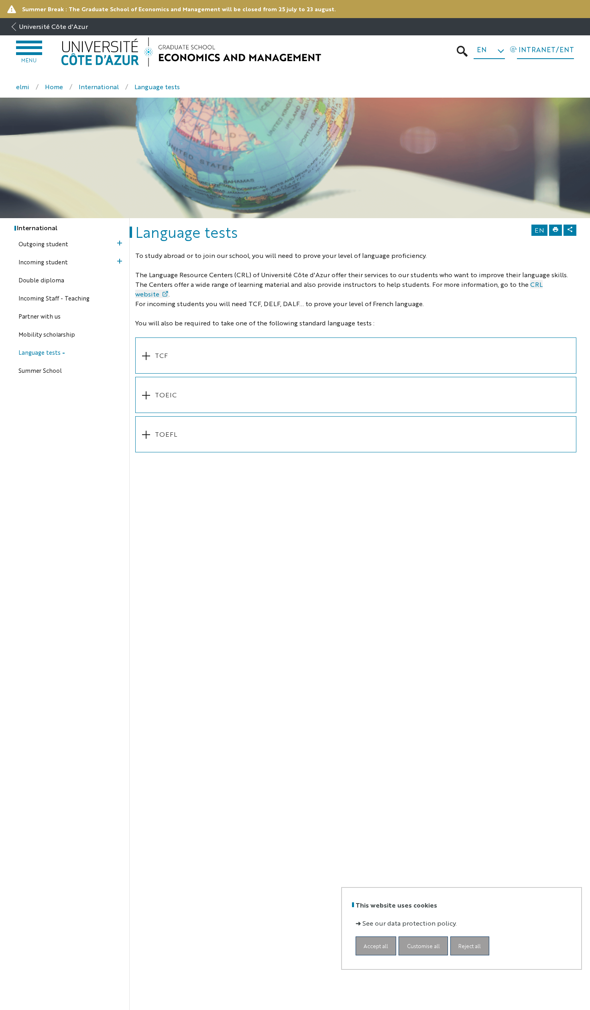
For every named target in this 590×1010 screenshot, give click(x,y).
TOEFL (166, 434)
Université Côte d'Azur (53, 26)
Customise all (423, 946)
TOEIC (166, 395)
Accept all (376, 946)
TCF (161, 355)
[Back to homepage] (191, 52)
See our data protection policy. (409, 923)
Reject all (469, 946)
